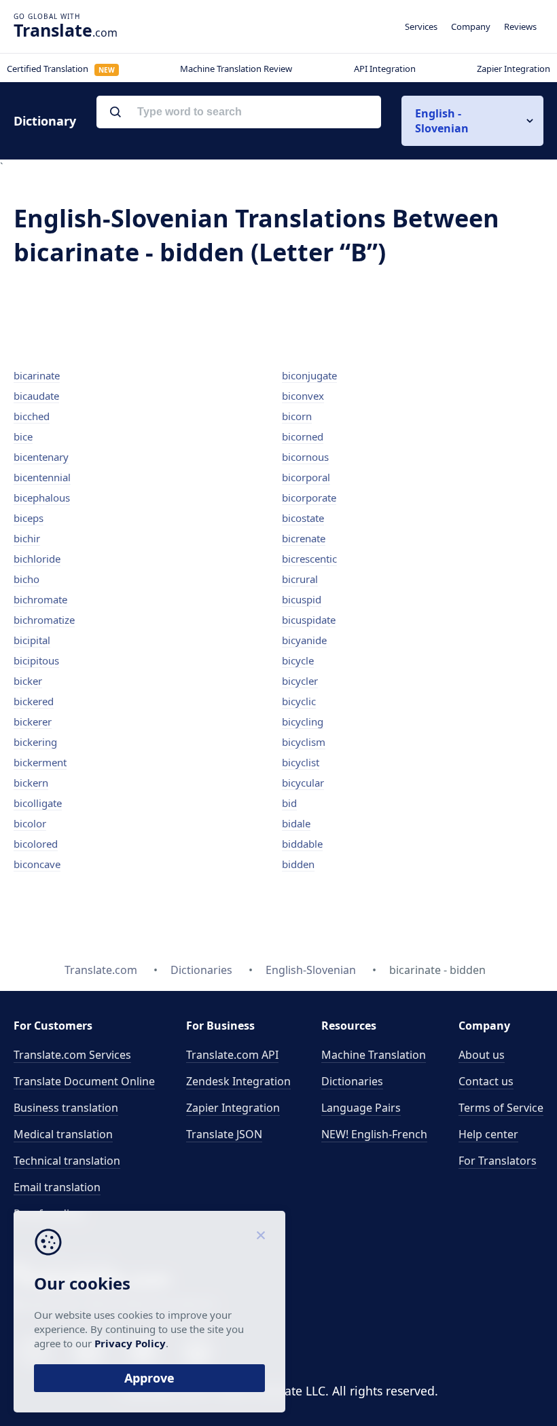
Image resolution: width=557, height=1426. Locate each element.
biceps (28, 518)
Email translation (57, 1187)
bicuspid (301, 599)
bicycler (300, 681)
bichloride (37, 558)
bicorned (302, 436)
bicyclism (303, 742)
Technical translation (67, 1160)
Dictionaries (352, 1081)
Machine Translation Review (236, 68)
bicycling (302, 721)
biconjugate (309, 375)
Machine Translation (373, 1054)
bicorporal (306, 477)
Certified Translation (61, 68)
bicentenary (41, 457)
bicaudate (36, 395)
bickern (31, 782)
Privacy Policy (130, 1343)
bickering (35, 742)
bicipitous (36, 660)
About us (482, 1054)
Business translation (66, 1107)
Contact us (486, 1081)
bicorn (297, 416)
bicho (26, 579)
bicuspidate (309, 619)
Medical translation (63, 1134)
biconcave (37, 864)
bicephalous (42, 497)
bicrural (300, 579)
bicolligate (38, 803)
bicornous (305, 457)
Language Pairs (361, 1107)
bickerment (40, 762)
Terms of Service (501, 1107)
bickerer (33, 721)
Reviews (520, 26)
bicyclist (300, 762)
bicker (28, 681)
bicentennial (42, 477)
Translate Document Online (84, 1081)
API (232, 1054)
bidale (296, 823)
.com (66, 29)
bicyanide (304, 640)
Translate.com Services (72, 1054)
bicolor (30, 823)
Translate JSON (224, 1134)
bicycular (303, 782)
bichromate (40, 599)
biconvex (303, 395)
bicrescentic (309, 558)
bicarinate (37, 375)
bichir (27, 538)
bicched (32, 416)
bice (23, 436)
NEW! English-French (374, 1134)
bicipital (32, 640)
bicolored (36, 843)
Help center (488, 1134)
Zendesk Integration (238, 1081)
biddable (302, 843)
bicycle (298, 660)
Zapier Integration (513, 68)
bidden (298, 864)
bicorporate (309, 497)
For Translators (498, 1160)
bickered (34, 701)
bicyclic (299, 701)
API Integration (385, 68)
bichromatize (44, 619)
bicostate (303, 518)
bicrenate (303, 538)
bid (289, 803)
